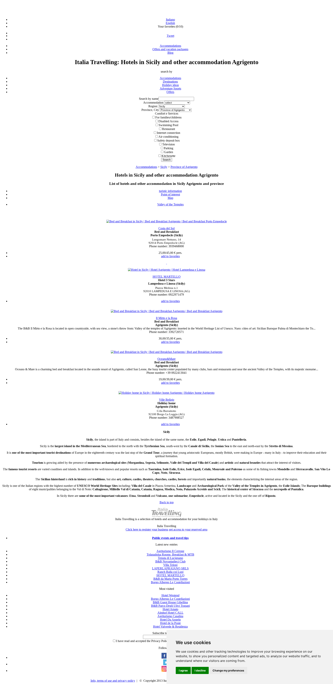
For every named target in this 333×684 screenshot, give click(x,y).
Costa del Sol (166, 228)
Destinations (170, 81)
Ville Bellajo (166, 399)
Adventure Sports (170, 88)
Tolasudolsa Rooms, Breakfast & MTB (170, 554)
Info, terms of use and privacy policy (113, 680)
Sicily (163, 166)
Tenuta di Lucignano (170, 558)
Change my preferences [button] (228, 670)
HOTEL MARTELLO (167, 276)
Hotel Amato (170, 609)
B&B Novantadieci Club (170, 561)
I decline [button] (200, 670)
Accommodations (170, 45)
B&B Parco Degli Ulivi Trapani (170, 605)
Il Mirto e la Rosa (166, 318)
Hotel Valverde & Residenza (170, 626)
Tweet (170, 35)
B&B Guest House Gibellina (170, 602)
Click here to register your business (147, 529)
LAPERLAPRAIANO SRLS (170, 568)
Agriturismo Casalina (170, 616)
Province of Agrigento (184, 166)
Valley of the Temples (170, 204)
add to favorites (170, 256)
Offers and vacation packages (170, 49)
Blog (170, 52)
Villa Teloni (170, 565)
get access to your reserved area (188, 529)
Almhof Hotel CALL (170, 612)
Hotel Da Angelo (170, 619)
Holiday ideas (170, 85)
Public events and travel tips (170, 538)
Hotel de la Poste (170, 623)
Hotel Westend (170, 595)
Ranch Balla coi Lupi (170, 571)
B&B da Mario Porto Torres (170, 578)
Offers (170, 92)
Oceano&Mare (166, 358)
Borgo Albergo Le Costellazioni (170, 582)
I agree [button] (183, 670)
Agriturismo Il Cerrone (170, 551)
